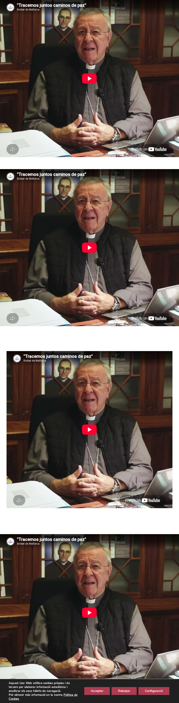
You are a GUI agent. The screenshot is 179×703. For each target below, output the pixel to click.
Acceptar (97, 691)
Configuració (154, 691)
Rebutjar (124, 691)
